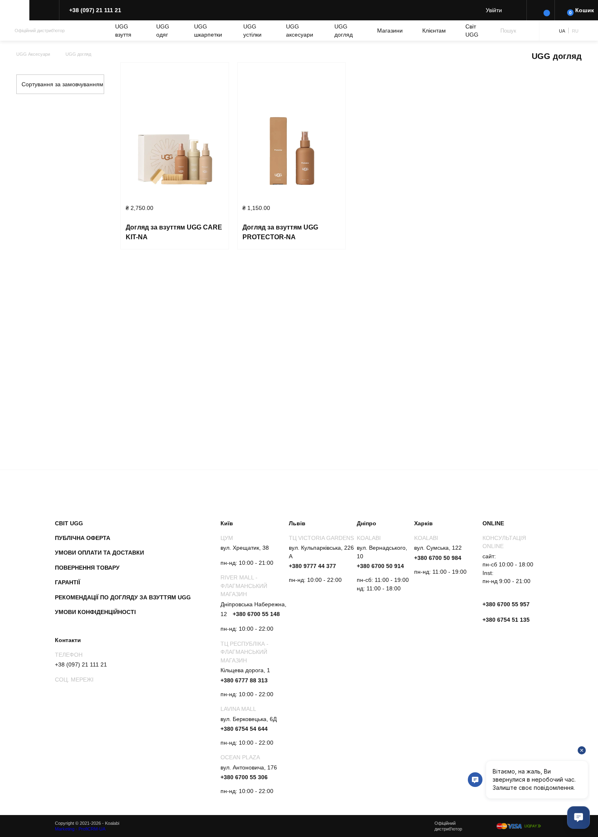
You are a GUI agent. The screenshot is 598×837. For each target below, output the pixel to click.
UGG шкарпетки (208, 30)
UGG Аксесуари (33, 54)
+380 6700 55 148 (256, 614)
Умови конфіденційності (95, 612)
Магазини (390, 30)
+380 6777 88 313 (244, 680)
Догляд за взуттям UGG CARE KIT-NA (174, 232)
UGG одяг (162, 30)
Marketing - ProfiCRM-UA (80, 828)
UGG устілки (252, 30)
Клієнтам (434, 30)
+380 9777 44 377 (312, 566)
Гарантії (67, 582)
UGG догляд (343, 30)
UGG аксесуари (299, 30)
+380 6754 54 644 (244, 729)
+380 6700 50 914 (380, 566)
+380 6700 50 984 (437, 558)
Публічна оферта (82, 538)
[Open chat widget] (578, 817)
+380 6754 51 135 (506, 619)
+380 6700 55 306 (244, 777)
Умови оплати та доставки (99, 552)
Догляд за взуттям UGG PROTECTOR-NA (280, 232)
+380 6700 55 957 (506, 604)
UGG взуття (123, 30)
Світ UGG (471, 30)
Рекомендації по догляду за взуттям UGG (123, 597)
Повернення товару (87, 567)
